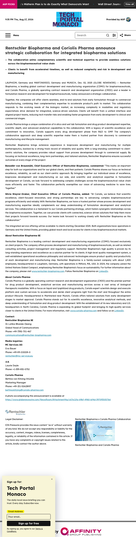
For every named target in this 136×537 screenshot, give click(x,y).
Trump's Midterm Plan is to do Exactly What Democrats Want (51, 4)
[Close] (52, 479)
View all (129, 4)
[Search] (108, 35)
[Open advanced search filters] (114, 35)
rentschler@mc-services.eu (19, 356)
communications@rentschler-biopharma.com (28, 335)
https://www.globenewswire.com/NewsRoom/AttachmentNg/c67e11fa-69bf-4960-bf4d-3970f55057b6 (58, 399)
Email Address (15, 511)
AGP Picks (9, 4)
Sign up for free (28, 523)
